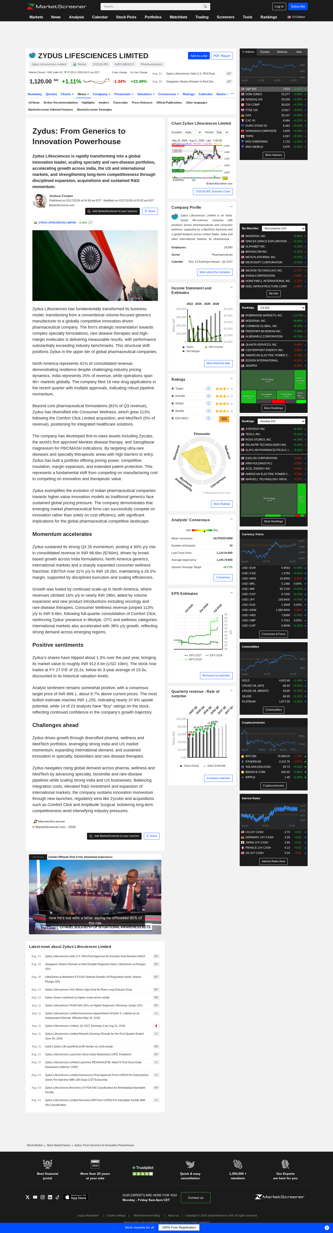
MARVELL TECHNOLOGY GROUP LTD (268, 479)
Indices (249, 51)
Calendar (100, 17)
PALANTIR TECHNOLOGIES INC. (266, 444)
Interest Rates (251, 798)
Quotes (51, 94)
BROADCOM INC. (257, 251)
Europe (265, 51)
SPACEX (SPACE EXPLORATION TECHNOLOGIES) (268, 241)
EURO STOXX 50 (256, 125)
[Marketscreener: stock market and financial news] (56, 6)
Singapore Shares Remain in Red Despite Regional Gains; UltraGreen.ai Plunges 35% (192, 81)
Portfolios (153, 17)
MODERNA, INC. (256, 236)
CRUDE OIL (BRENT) (255, 691)
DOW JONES (254, 94)
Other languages (196, 102)
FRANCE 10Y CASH (258, 847)
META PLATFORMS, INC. (261, 257)
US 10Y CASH (254, 832)
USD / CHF (249, 625)
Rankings (269, 17)
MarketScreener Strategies (94, 109)
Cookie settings (116, 1215)
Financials (122, 94)
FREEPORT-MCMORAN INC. (264, 331)
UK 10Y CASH (254, 853)
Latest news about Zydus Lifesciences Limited (70, 947)
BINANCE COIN (255, 772)
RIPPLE (250, 777)
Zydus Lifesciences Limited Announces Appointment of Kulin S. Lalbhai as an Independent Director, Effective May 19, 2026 (92, 1016)
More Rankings (273, 408)
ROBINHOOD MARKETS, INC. (264, 315)
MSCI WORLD (254, 146)
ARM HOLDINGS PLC (259, 463)
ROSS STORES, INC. (259, 439)
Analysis (76, 17)
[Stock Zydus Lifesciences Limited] (89, 222)
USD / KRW (249, 610)
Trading (202, 17)
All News (34, 102)
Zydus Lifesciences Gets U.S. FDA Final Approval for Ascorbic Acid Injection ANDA (192, 73)
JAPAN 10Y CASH (257, 842)
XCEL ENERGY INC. (258, 468)
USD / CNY (249, 594)
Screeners (225, 17)
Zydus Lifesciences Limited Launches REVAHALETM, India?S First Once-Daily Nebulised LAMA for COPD (93, 1065)
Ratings (189, 94)
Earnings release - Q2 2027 (216, 261)
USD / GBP (249, 620)
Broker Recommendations (61, 102)
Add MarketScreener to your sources (114, 211)
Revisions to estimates (216, 675)
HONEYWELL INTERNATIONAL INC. (268, 281)
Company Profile (186, 207)
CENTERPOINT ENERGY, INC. (265, 350)
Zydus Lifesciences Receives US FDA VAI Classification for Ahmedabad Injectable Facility (95, 1090)
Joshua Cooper (61, 196)
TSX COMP (253, 104)
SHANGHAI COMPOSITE (261, 131)
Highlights (88, 102)
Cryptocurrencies (253, 722)
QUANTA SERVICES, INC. (262, 344)
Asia (299, 51)
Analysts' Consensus (190, 520)
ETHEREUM (253, 761)
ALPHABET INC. (256, 246)
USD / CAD (249, 573)
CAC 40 (250, 120)
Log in (279, 6)
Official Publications (169, 102)
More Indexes (273, 155)
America (282, 51)
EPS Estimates (184, 594)
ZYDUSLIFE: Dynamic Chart (212, 191)
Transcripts (120, 102)
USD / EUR (249, 567)
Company (101, 94)
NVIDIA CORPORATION (260, 275)
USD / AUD (249, 604)
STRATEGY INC (255, 429)
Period (209, 132)
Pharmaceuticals (222, 254)
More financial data (218, 363)
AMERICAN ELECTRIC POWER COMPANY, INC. (268, 355)
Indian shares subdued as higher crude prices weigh (77, 997)
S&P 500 (251, 89)
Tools (247, 17)
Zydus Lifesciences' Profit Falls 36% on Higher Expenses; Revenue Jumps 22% (94, 1005)
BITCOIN (251, 756)
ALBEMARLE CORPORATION (264, 336)
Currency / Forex (253, 534)
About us (173, 1215)
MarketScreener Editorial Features (50, 109)
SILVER (246, 696)
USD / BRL (248, 583)
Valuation (145, 94)
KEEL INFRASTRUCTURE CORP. (266, 286)
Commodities (250, 646)
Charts (66, 94)
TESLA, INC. (253, 434)
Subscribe (298, 6)
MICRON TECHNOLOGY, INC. (264, 270)
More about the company (215, 272)
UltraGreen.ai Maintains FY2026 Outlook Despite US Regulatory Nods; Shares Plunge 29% (93, 979)
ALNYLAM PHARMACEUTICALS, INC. (268, 450)
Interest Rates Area (273, 861)
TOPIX (249, 136)
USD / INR (248, 589)
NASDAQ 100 (254, 99)
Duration (176, 132)
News (56, 17)
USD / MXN (249, 578)
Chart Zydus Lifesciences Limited (201, 123)
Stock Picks (126, 17)
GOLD (246, 680)
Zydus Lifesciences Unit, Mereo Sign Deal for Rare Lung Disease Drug (88, 989)
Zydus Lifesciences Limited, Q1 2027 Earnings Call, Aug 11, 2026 (85, 1025)
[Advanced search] (205, 6)
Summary (35, 94)
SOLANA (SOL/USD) (258, 766)
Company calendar (218, 778)
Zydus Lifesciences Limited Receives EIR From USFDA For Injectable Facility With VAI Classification (95, 1103)
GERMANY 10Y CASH (259, 837)
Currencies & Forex (273, 634)
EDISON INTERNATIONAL (262, 360)
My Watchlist (250, 228)
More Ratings (222, 504)
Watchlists (178, 17)
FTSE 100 (252, 110)
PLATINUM (249, 701)
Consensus (167, 94)
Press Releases (142, 102)
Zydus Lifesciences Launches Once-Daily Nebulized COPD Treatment (88, 1054)
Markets (36, 17)
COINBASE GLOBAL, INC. (262, 326)
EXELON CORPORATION (261, 458)
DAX (248, 115)
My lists (273, 293)
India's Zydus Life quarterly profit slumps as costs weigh (79, 1046)
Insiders (104, 102)
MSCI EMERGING (257, 141)
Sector (221, 94)
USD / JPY (248, 599)
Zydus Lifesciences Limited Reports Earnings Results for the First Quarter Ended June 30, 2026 (94, 1036)
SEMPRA (251, 365)
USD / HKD (249, 615)
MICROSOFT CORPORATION (264, 262)
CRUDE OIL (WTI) (253, 685)
